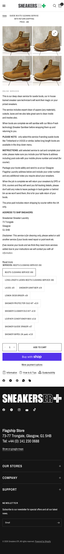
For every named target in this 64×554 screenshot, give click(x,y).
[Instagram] (21, 409)
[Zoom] (55, 33)
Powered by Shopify (43, 541)
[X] (11, 381)
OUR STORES (12, 466)
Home (4, 15)
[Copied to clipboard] (30, 381)
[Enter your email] (58, 523)
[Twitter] (13, 409)
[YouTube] (29, 410)
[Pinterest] (18, 381)
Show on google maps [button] (12, 448)
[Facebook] (4, 381)
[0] (59, 6)
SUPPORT (9, 489)
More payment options (32, 364)
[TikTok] (37, 409)
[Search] (54, 6)
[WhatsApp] (24, 381)
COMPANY (9, 477)
